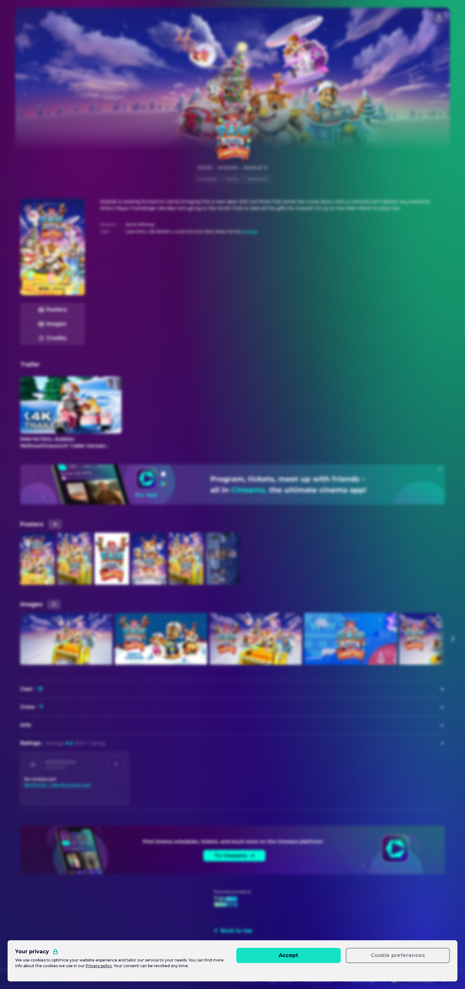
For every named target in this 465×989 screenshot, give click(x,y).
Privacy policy (99, 965)
